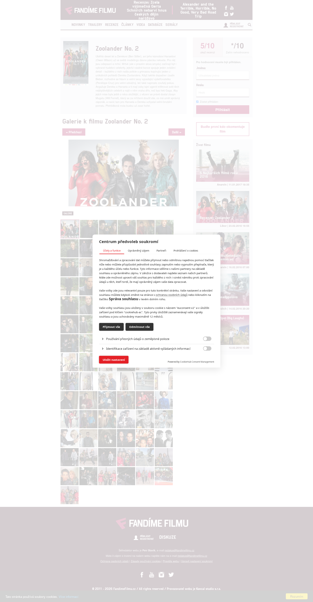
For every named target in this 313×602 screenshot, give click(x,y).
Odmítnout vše (139, 327)
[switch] (204, 358)
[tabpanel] (156, 330)
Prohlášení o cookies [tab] (186, 250)
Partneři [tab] (161, 250)
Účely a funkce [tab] (112, 250)
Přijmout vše (111, 327)
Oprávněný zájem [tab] (138, 250)
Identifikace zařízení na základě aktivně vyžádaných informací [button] (148, 348)
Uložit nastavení (114, 359)
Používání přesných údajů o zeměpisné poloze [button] (137, 339)
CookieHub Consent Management (197, 361)
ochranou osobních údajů (171, 294)
